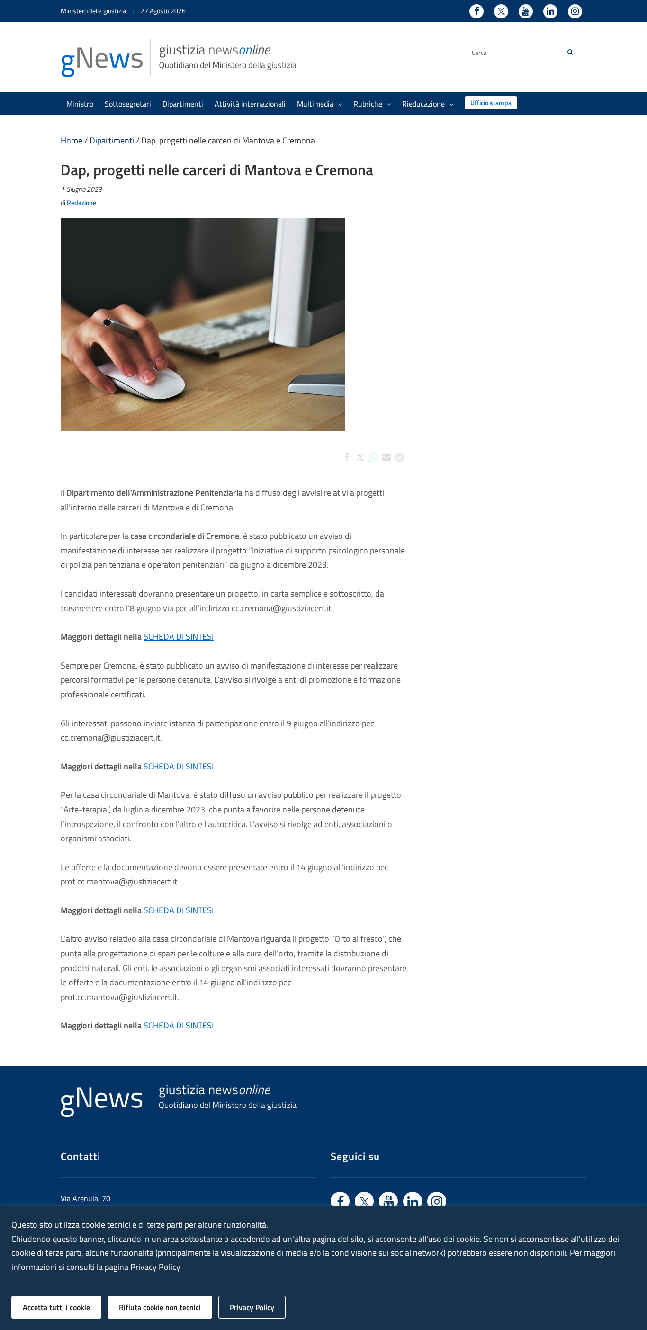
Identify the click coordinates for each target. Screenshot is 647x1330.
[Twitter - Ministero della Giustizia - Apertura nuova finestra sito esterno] (501, 11)
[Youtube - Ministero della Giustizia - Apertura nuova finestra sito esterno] (526, 11)
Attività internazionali (250, 103)
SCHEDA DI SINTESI (179, 636)
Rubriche (367, 103)
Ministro (79, 103)
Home (71, 140)
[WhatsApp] (373, 465)
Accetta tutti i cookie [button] (56, 1307)
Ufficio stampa (491, 102)
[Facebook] (346, 465)
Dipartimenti (182, 103)
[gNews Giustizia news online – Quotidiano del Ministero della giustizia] (179, 57)
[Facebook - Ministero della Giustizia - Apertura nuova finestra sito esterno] (476, 11)
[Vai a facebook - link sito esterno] (340, 1201)
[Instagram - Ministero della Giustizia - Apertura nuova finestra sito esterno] (575, 11)
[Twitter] (360, 465)
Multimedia (315, 103)
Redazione (81, 202)
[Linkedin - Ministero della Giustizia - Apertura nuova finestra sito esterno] (550, 11)
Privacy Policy (252, 1307)
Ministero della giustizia (93, 11)
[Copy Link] (399, 465)
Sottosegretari (128, 103)
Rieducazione (423, 103)
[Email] (386, 465)
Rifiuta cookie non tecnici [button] (160, 1307)
